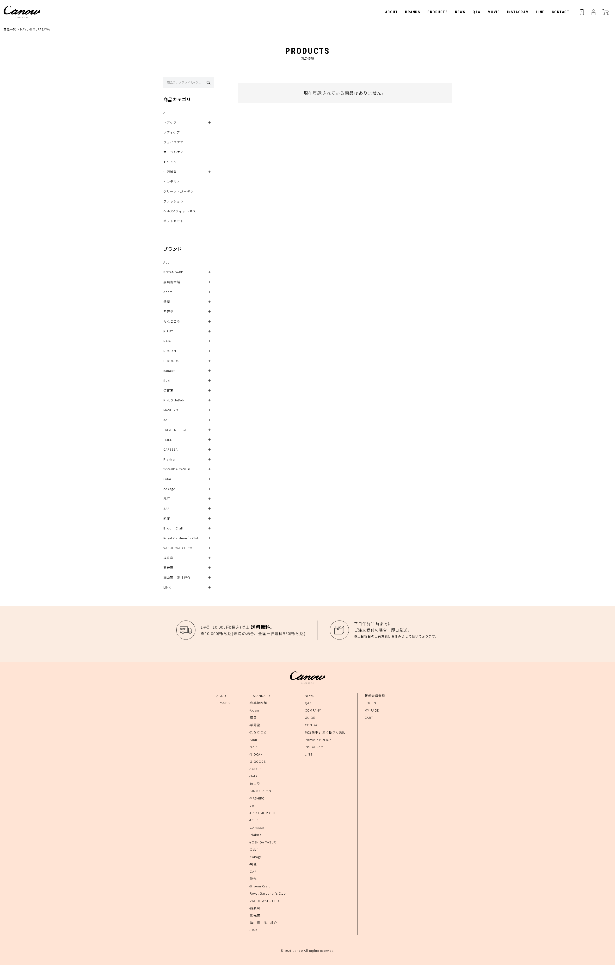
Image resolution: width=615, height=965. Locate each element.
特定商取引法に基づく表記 (325, 732)
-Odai (253, 849)
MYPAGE (593, 12)
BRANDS (412, 12)
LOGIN (581, 12)
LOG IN (370, 703)
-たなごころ (258, 732)
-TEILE (253, 820)
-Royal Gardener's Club (267, 893)
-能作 (253, 878)
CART (605, 12)
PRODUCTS (437, 12)
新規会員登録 (375, 695)
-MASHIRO (257, 798)
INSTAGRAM (518, 12)
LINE (540, 12)
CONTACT (561, 12)
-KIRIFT (254, 739)
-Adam (254, 710)
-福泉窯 (254, 908)
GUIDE (310, 717)
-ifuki (253, 776)
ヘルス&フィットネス (179, 211)
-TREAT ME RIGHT (262, 813)
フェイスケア (173, 142)
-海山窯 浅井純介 (263, 922)
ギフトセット (173, 221)
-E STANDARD (259, 695)
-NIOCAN (256, 754)
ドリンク (170, 162)
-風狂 (253, 864)
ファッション (173, 201)
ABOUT (391, 12)
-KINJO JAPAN (260, 790)
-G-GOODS (257, 761)
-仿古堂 (254, 783)
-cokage (255, 856)
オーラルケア (173, 152)
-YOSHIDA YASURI (263, 842)
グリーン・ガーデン (178, 191)
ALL (166, 112)
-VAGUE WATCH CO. (264, 900)
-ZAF (252, 871)
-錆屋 (253, 717)
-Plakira (255, 834)
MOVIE (494, 12)
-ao (251, 805)
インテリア (171, 181)
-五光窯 (254, 915)
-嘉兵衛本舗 (258, 703)
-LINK (253, 930)
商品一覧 (10, 29)
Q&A (476, 12)
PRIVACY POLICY (318, 739)
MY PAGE (372, 710)
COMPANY (313, 710)
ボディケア (171, 132)
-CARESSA (256, 827)
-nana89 (255, 769)
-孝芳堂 (254, 725)
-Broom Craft (259, 886)
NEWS (460, 12)
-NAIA (253, 746)
